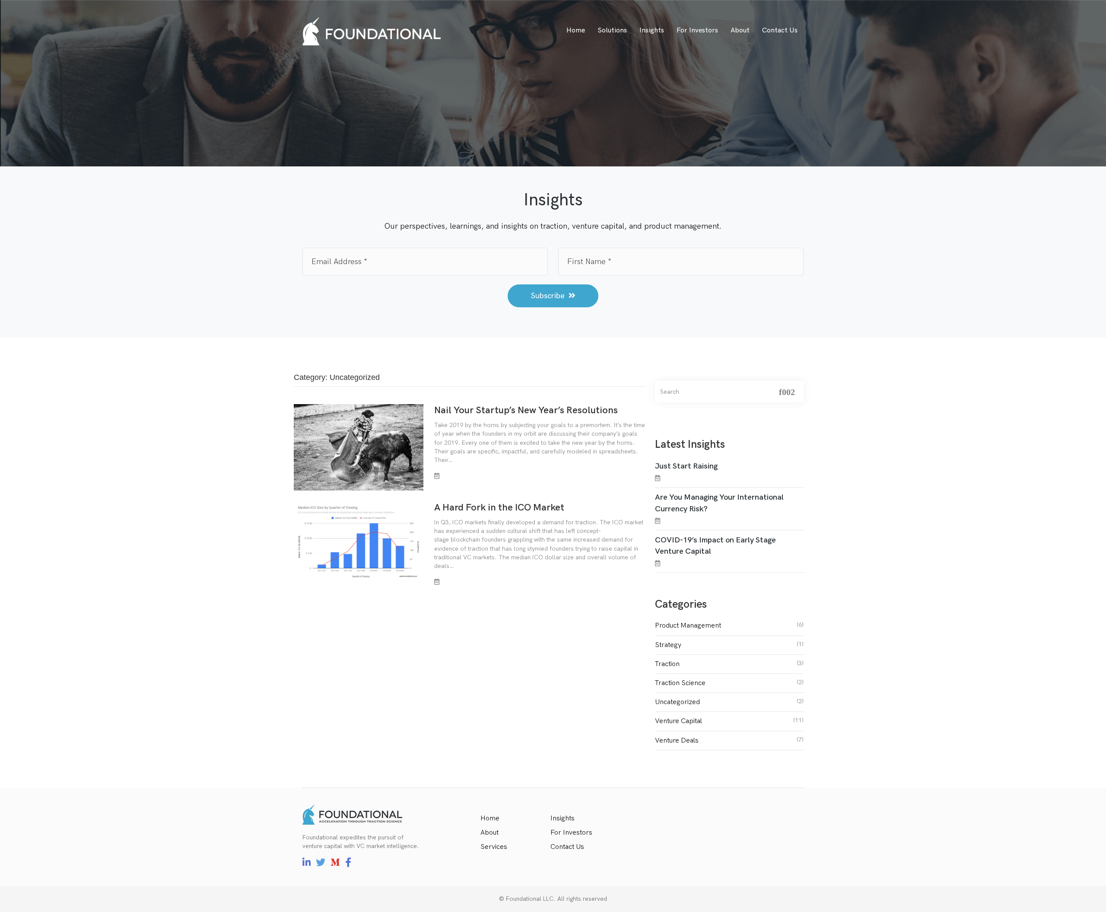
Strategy (668, 645)
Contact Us (780, 30)
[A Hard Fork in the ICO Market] (358, 541)
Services (493, 847)
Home (575, 30)
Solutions (612, 30)
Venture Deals (677, 741)
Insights (651, 30)
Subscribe (549, 295)
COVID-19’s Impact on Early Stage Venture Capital (715, 546)
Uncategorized (677, 702)
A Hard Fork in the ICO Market (499, 507)
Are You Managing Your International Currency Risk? (719, 503)
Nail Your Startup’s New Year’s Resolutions (526, 410)
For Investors (697, 30)
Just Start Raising (686, 466)
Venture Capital (678, 721)
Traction (667, 664)
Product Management (688, 626)
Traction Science (680, 683)
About (740, 30)
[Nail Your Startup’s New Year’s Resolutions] (358, 447)
